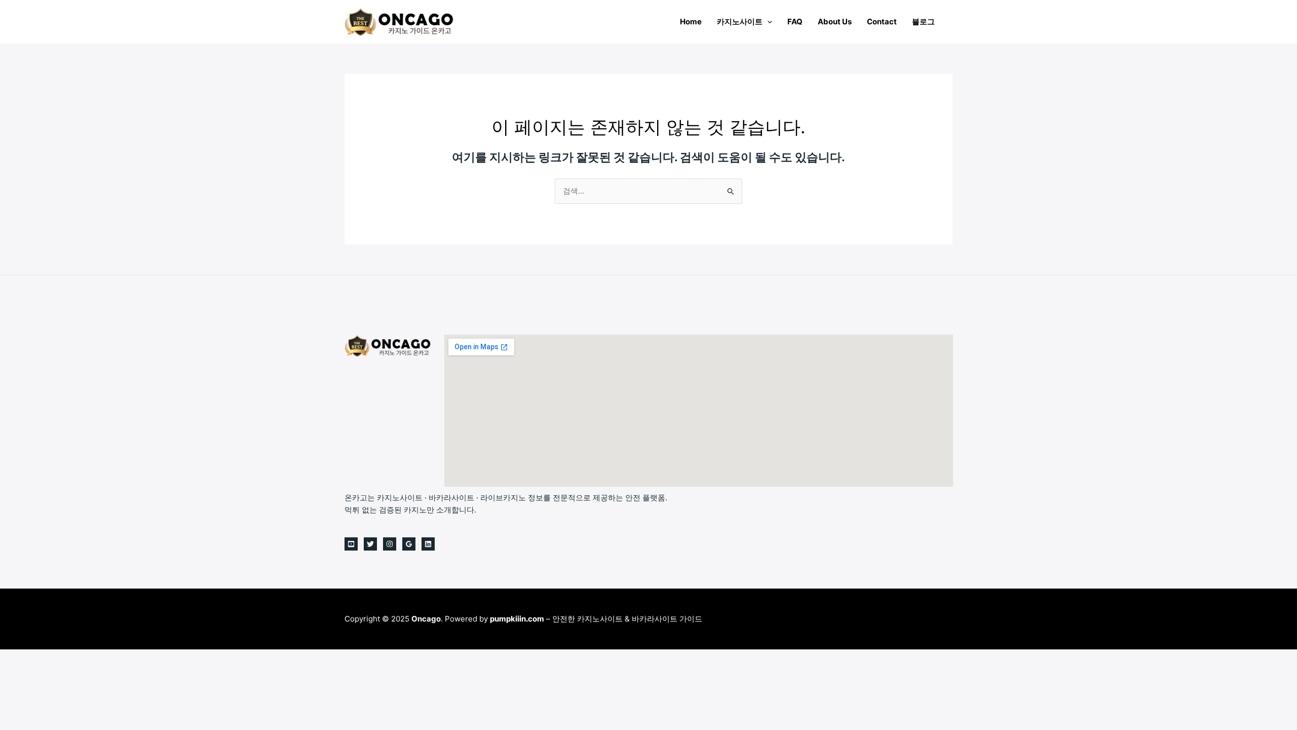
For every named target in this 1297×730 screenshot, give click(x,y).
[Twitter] (370, 544)
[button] (767, 21)
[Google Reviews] (408, 544)
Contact (882, 21)
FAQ (795, 21)
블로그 (923, 21)
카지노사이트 (739, 21)
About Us (835, 21)
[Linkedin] (428, 544)
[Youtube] (351, 544)
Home (691, 21)
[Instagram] (389, 544)
